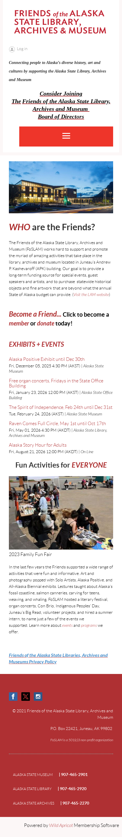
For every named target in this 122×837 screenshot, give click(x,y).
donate (45, 323)
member (19, 323)
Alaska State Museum (33, 775)
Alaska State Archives (33, 803)
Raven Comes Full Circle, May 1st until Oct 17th (57, 423)
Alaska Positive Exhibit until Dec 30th (47, 359)
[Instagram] (38, 696)
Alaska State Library (32, 789)
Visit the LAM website (91, 294)
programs (89, 625)
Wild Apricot (61, 825)
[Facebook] (13, 696)
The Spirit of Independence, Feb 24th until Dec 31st (61, 407)
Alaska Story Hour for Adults (38, 445)
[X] (25, 696)
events (67, 625)
